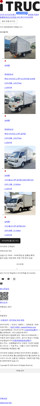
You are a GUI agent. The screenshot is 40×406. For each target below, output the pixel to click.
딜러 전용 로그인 (8, 21)
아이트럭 (29, 17)
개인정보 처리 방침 (16, 320)
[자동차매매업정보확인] (21, 340)
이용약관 (4, 320)
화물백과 (3, 17)
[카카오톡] (8, 281)
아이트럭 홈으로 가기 (10, 241)
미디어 (9, 17)
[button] (20, 265)
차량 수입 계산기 (19, 17)
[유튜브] (3, 281)
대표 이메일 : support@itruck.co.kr (23, 327)
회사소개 (3, 302)
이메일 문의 (20, 370)
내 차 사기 (4, 15)
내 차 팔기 (12, 15)
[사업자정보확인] (31, 330)
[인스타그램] (14, 281)
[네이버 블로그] (20, 284)
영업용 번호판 (33, 15)
